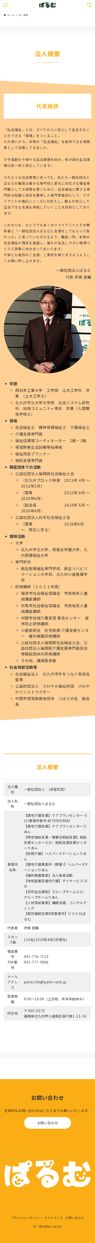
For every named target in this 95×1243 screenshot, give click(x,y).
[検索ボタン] (89, 5)
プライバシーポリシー (26, 1218)
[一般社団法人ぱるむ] (47, 5)
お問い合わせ (47, 1122)
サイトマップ (53, 1218)
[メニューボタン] (5, 5)
